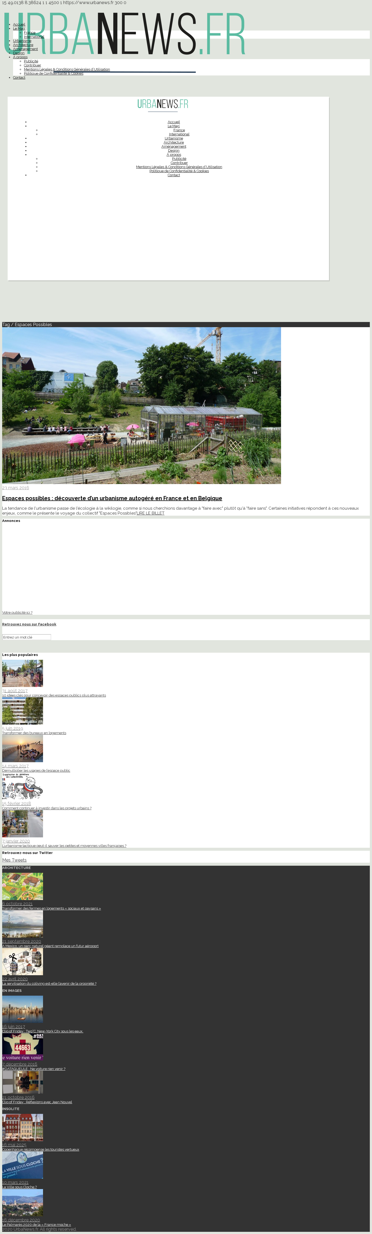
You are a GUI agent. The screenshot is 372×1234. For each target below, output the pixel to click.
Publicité (31, 61)
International (34, 37)
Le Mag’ (19, 28)
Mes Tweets (14, 860)
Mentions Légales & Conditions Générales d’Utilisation (67, 69)
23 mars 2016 (15, 487)
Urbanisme (22, 41)
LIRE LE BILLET (150, 513)
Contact (19, 77)
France (29, 33)
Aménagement (25, 49)
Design (19, 53)
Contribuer (32, 65)
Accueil (19, 24)
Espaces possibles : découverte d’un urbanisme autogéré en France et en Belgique (112, 498)
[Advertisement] (168, 242)
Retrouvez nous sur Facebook (29, 624)
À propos (20, 57)
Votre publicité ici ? (17, 612)
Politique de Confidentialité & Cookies (53, 73)
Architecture (23, 45)
